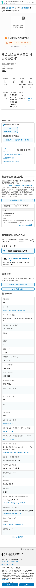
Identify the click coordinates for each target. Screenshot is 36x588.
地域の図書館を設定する (17, 200)
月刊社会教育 (10, 8)
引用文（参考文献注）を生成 (13, 155)
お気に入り (5, 151)
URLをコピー (11, 151)
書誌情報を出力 (9, 158)
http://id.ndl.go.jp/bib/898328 (13, 524)
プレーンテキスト (8, 439)
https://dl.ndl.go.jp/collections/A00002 (16, 452)
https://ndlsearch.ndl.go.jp (12, 513)
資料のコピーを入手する (8, 565)
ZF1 (4, 407)
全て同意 (27, 585)
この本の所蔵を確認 (25, 225)
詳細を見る (30, 99)
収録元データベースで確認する (19, 43)
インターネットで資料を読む (9, 562)
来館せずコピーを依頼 (10, 131)
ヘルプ (8, 196)
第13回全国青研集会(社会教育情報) (14, 310)
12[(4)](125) (25, 8)
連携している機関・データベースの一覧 (20, 185)
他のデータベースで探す (12, 162)
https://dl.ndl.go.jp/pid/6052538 (14, 503)
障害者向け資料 (8, 423)
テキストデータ (8, 431)
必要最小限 (10, 585)
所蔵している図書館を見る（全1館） (18, 140)
